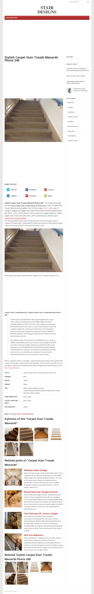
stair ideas (71, 131)
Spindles (71, 121)
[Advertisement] (47, 37)
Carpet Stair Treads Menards (22, 414)
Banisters (71, 102)
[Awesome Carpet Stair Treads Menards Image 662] (11, 449)
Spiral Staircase (73, 126)
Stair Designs (13, 591)
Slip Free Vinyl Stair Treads (75, 76)
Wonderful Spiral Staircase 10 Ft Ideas (80, 90)
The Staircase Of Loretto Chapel (41, 513)
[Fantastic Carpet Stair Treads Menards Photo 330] (26, 434)
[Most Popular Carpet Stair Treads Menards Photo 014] (56, 434)
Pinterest (32, 196)
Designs (70, 107)
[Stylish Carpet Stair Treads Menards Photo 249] (34, 120)
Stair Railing (72, 136)
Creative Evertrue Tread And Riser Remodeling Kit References (77, 69)
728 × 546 (47, 208)
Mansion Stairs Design (35, 470)
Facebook (32, 190)
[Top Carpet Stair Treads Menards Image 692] (11, 434)
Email (50, 196)
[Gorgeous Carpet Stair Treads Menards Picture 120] (41, 434)
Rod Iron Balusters (33, 535)
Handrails (71, 112)
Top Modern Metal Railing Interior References (75, 82)
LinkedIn (14, 196)
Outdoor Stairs (73, 117)
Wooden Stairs (73, 141)
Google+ (51, 190)
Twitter (14, 190)
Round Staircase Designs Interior (41, 491)
